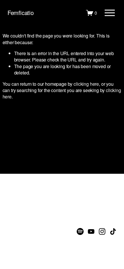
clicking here (86, 84)
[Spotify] (80, 231)
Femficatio (20, 12)
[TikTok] (113, 231)
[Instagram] (102, 231)
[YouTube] (91, 231)
